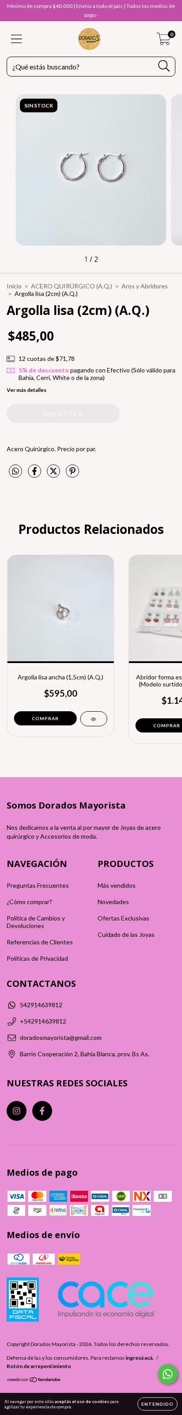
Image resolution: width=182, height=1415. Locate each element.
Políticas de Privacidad (37, 958)
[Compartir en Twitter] (54, 475)
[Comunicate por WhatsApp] (168, 1374)
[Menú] (17, 39)
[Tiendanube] (34, 1380)
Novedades (113, 901)
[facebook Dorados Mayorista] (42, 1111)
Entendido (157, 1404)
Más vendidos (117, 885)
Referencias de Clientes (40, 942)
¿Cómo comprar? (29, 901)
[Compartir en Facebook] (35, 475)
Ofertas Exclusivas (123, 918)
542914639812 (41, 1005)
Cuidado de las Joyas (126, 934)
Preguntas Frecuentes (38, 885)
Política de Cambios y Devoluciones (36, 921)
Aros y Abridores (144, 286)
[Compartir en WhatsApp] (15, 471)
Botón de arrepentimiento (39, 1366)
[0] (163, 41)
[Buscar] (164, 66)
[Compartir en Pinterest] (72, 475)
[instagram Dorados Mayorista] (17, 1111)
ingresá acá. (139, 1357)
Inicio (14, 286)
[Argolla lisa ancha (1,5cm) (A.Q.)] (93, 718)
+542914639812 (43, 1021)
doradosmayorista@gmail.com (61, 1037)
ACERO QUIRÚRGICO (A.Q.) (71, 286)
